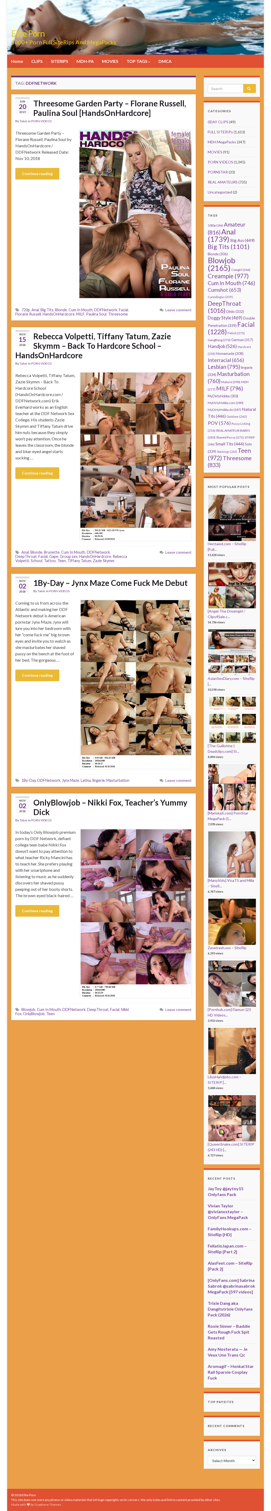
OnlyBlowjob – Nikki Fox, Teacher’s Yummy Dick (110, 807)
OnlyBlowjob (34, 1013)
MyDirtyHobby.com (225, 403)
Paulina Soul (96, 314)
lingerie (98, 780)
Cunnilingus (220, 297)
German (242, 340)
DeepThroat (26, 556)
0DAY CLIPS (218, 122)
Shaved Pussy (230, 437)
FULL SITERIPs (220, 132)
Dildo (235, 311)
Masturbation (117, 780)
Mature (230, 382)
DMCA (165, 61)
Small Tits (229, 443)
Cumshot (224, 290)
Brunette (52, 552)
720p (25, 310)
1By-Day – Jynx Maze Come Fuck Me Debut (110, 582)
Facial (123, 310)
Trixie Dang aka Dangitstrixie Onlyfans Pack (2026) (230, 1309)
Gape (53, 556)
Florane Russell (28, 314)
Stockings (227, 451)
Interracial (226, 360)
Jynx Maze (70, 780)
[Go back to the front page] (135, 27)
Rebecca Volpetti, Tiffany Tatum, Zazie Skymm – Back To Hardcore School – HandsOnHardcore (93, 345)
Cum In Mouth (81, 310)
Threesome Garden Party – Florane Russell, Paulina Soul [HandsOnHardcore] (109, 107)
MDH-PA (85, 61)
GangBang (219, 340)
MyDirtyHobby (223, 396)
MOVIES (110, 61)
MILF (80, 314)
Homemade (229, 353)
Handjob (222, 346)
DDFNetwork (105, 310)
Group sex (69, 556)
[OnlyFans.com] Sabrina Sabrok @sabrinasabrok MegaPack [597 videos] (231, 1286)
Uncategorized (220, 192)
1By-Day (28, 780)
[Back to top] (259, 1499)
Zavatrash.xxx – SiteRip (227, 947)
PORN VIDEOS (41, 121)
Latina (86, 780)
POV (219, 423)
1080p (215, 225)
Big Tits (46, 310)
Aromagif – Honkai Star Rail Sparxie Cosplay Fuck (231, 1372)
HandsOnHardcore (59, 314)
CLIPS (37, 61)
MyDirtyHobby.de (224, 410)
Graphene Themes (47, 1505)
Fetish (236, 333)
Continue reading (37, 173)
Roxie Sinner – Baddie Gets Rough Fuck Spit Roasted (229, 1332)
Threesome (118, 314)
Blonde (61, 310)
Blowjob (28, 1009)
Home (17, 61)
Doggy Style (225, 317)
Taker (24, 121)
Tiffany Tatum (79, 560)
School (36, 560)
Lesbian (224, 366)
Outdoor (237, 416)
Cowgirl (240, 270)
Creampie (228, 276)
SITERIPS (59, 61)
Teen (61, 560)
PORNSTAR (218, 172)
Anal (35, 310)
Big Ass (242, 240)
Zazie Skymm (103, 560)
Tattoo (50, 560)
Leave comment (178, 310)
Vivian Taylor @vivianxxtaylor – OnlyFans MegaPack (228, 1211)
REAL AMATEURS (223, 182)
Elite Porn (28, 33)
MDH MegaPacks (222, 142)
